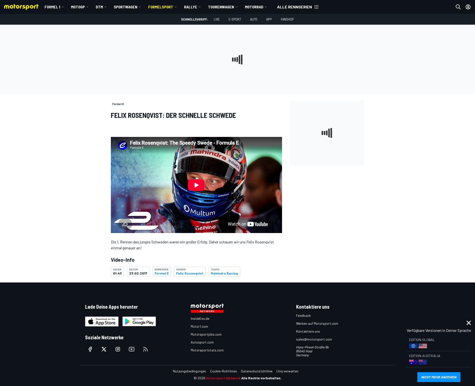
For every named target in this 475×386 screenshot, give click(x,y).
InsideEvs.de (200, 318)
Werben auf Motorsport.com (317, 323)
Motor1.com (199, 326)
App (269, 19)
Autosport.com (202, 342)
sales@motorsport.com (314, 339)
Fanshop (287, 19)
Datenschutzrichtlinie (256, 371)
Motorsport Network (223, 378)
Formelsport (160, 6)
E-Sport (235, 19)
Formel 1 (52, 6)
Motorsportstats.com (207, 350)
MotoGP (78, 6)
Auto (253, 19)
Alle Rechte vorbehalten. (261, 378)
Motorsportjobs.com (206, 334)
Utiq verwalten (287, 371)
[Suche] (458, 7)
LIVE (217, 19)
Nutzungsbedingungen (189, 371)
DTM (99, 6)
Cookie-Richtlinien (223, 371)
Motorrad (254, 6)
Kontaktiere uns (308, 331)
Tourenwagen (221, 6)
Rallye (190, 6)
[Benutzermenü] (468, 7)
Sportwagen (125, 6)
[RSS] (145, 349)
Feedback (303, 315)
